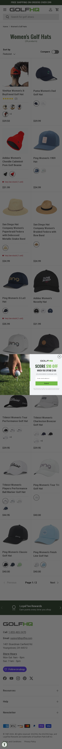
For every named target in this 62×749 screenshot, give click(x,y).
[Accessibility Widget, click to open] (5, 744)
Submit (46, 383)
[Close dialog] (59, 356)
